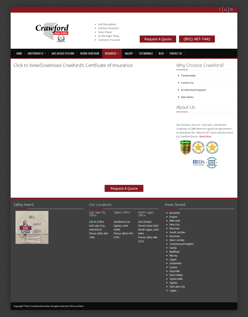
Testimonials (146, 53)
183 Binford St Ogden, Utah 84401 (122, 225)
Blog (161, 53)
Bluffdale (175, 251)
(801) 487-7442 (197, 39)
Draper (173, 216)
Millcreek (175, 220)
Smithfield (175, 263)
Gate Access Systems (63, 53)
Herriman (175, 236)
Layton (173, 267)
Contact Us (176, 53)
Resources (110, 53)
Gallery (129, 53)
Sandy (173, 247)
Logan (173, 259)
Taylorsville (176, 279)
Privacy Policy (77, 306)
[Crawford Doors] (53, 33)
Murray (173, 255)
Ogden (173, 282)
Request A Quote (157, 38)
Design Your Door (89, 53)
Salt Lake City (177, 286)
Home (19, 53)
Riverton (174, 228)
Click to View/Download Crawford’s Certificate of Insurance (73, 65)
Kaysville (175, 271)
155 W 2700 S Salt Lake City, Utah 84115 (97, 225)
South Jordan (177, 232)
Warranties (187, 97)
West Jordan (177, 240)
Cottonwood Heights (182, 244)
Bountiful (175, 213)
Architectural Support (193, 90)
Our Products (35, 53)
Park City (175, 224)
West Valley (176, 275)
